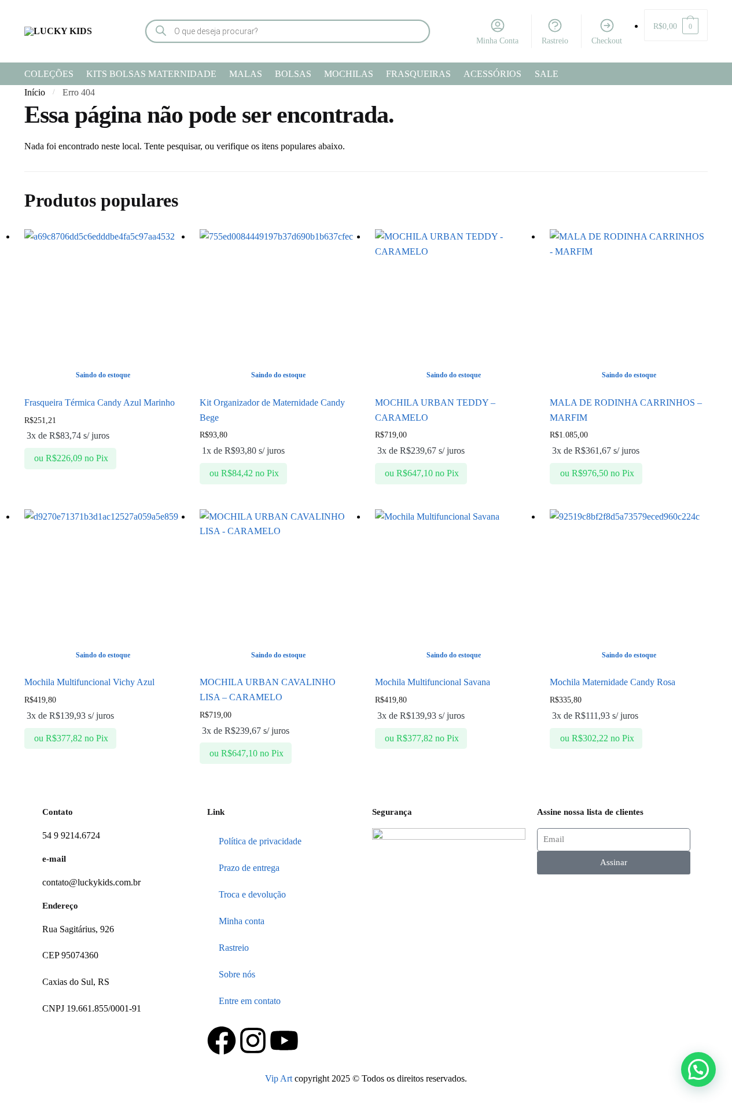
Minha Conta (497, 40)
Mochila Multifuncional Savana (432, 682)
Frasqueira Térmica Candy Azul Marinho (99, 402)
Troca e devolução (252, 894)
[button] (698, 1069)
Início (34, 92)
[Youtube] (284, 1040)
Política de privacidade (260, 841)
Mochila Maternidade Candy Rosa (612, 682)
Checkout (606, 40)
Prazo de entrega (249, 868)
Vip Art (278, 1078)
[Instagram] (252, 1040)
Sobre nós (237, 974)
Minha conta (241, 921)
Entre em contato (250, 1001)
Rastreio (555, 40)
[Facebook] (221, 1040)
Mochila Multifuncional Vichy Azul (89, 682)
